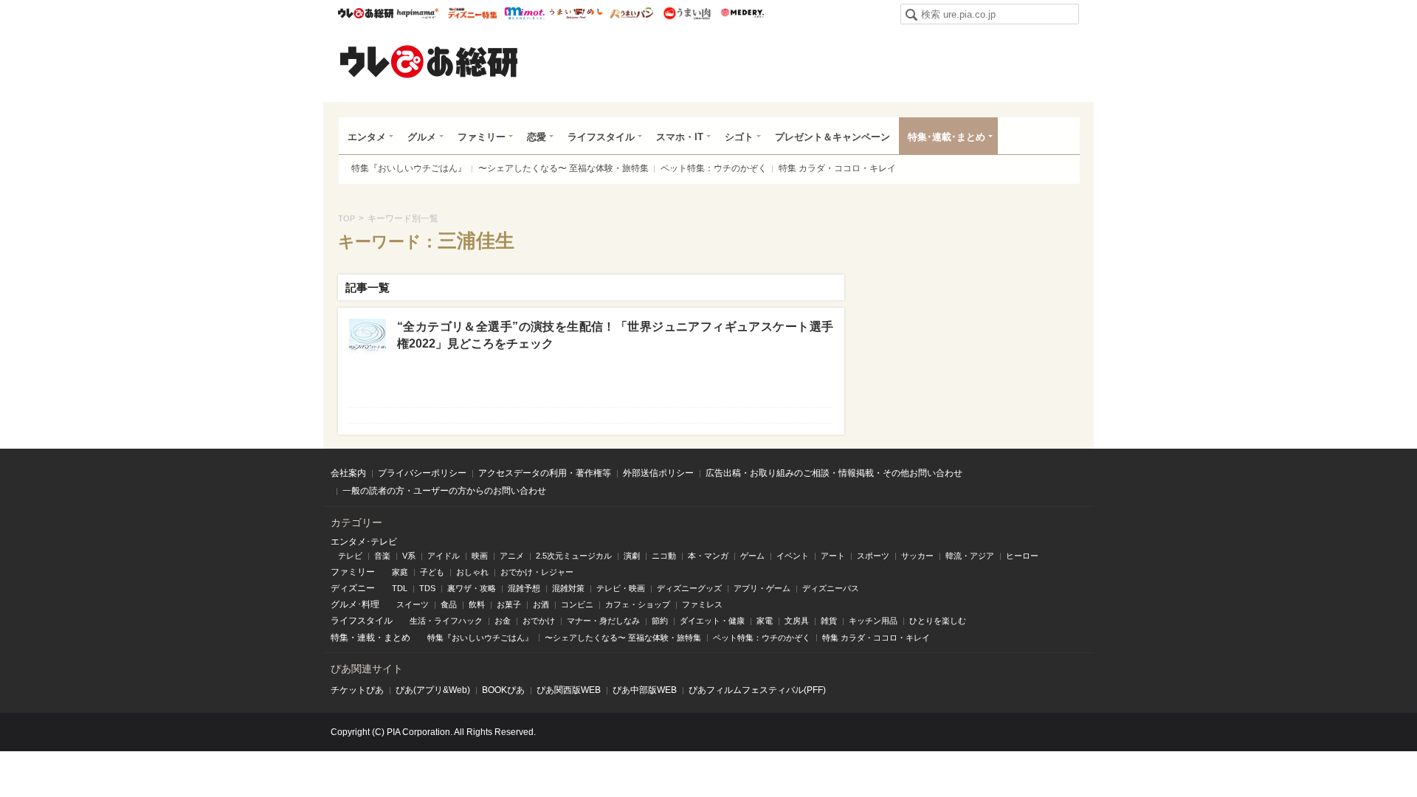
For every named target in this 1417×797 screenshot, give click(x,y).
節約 (660, 620)
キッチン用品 (873, 620)
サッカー (917, 555)
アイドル (443, 555)
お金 (502, 620)
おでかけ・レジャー (536, 571)
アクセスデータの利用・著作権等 (544, 473)
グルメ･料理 (355, 604)
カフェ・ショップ (637, 604)
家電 (764, 620)
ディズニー (353, 588)
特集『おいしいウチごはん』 (408, 168)
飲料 (477, 604)
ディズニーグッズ (689, 588)
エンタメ (367, 136)
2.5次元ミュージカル (574, 555)
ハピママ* (417, 13)
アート (833, 555)
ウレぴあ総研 (365, 13)
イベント (792, 555)
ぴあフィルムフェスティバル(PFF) (757, 690)
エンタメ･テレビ (364, 541)
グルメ (421, 136)
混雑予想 (524, 588)
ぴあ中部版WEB (645, 690)
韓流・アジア (969, 555)
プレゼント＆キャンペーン (832, 136)
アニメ (512, 555)
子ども (432, 571)
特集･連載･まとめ (946, 136)
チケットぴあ (357, 690)
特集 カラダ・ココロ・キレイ (837, 168)
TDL (399, 588)
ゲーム (752, 555)
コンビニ (577, 604)
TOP (346, 218)
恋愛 (536, 136)
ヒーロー (1022, 555)
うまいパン (631, 13)
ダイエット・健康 (712, 620)
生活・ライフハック (446, 620)
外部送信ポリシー (658, 473)
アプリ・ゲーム (762, 588)
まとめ (397, 637)
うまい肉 (686, 13)
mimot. (524, 13)
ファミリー (482, 136)
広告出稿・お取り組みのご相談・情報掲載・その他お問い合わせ (834, 473)
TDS (427, 588)
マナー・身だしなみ (603, 620)
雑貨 (829, 620)
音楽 (382, 555)
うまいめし (576, 13)
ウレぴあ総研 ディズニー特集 (472, 13)
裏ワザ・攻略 (471, 588)
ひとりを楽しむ (937, 620)
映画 (480, 555)
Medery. (742, 13)
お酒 (541, 604)
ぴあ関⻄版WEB (569, 690)
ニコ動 (664, 555)
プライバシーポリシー (422, 473)
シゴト (739, 136)
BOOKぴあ (503, 690)
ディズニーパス (830, 588)
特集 (339, 637)
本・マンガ (708, 555)
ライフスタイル (601, 136)
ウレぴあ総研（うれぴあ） (428, 61)
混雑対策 (568, 588)
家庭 (400, 571)
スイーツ (412, 604)
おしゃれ (472, 571)
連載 (366, 637)
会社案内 (348, 473)
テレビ (350, 555)
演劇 (632, 555)
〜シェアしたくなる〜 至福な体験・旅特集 (563, 168)
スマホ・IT (679, 136)
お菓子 (509, 604)
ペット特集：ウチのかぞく (714, 168)
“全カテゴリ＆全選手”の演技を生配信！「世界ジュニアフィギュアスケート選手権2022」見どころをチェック (615, 334)
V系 (409, 555)
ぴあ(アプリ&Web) (433, 690)
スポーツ (873, 555)
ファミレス (702, 604)
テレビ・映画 (620, 588)
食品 (449, 604)
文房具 (797, 620)
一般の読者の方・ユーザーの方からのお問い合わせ (444, 491)
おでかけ (539, 620)
